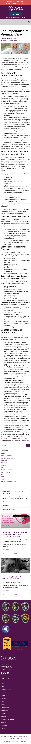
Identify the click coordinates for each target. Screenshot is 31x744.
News (2, 467)
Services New (5, 692)
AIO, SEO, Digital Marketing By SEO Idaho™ (15, 741)
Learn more (23, 3)
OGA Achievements (6, 469)
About (2, 686)
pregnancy (7, 66)
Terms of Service (17, 738)
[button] (3, 22)
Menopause (4, 462)
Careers (3, 728)
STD (2, 476)
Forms (3, 704)
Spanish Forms (5, 707)
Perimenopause (5, 472)
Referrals (3, 722)
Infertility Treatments (6, 455)
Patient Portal (4, 710)
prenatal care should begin (11, 157)
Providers (3, 698)
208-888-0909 (8, 668)
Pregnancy (4, 474)
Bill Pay (3, 713)
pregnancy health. (25, 440)
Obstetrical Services (6, 689)
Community (4, 725)
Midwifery (3, 465)
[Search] (28, 445)
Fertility (3, 453)
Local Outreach (5, 460)
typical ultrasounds (8, 225)
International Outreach (7, 458)
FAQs (2, 701)
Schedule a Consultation (7, 719)
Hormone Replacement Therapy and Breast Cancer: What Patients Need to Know (15, 534)
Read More (6, 505)
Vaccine (3, 479)
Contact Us (4, 695)
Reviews (3, 716)
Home (2, 683)
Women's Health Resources (8, 481)
